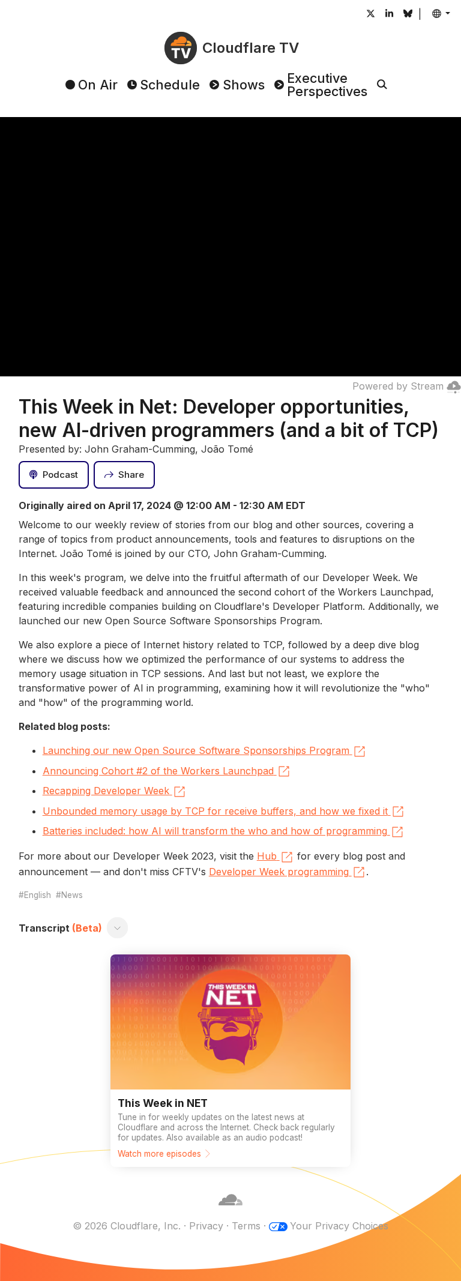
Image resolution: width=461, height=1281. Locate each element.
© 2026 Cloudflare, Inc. (127, 1226)
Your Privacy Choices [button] (339, 1226)
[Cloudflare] (230, 1211)
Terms (246, 1226)
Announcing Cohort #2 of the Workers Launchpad (158, 771)
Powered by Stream (398, 386)
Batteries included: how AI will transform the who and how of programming (215, 831)
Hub (267, 856)
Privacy (206, 1226)
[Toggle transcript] (117, 928)
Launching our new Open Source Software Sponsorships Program (196, 750)
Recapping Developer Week (106, 791)
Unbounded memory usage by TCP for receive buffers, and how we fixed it (215, 811)
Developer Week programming (279, 872)
